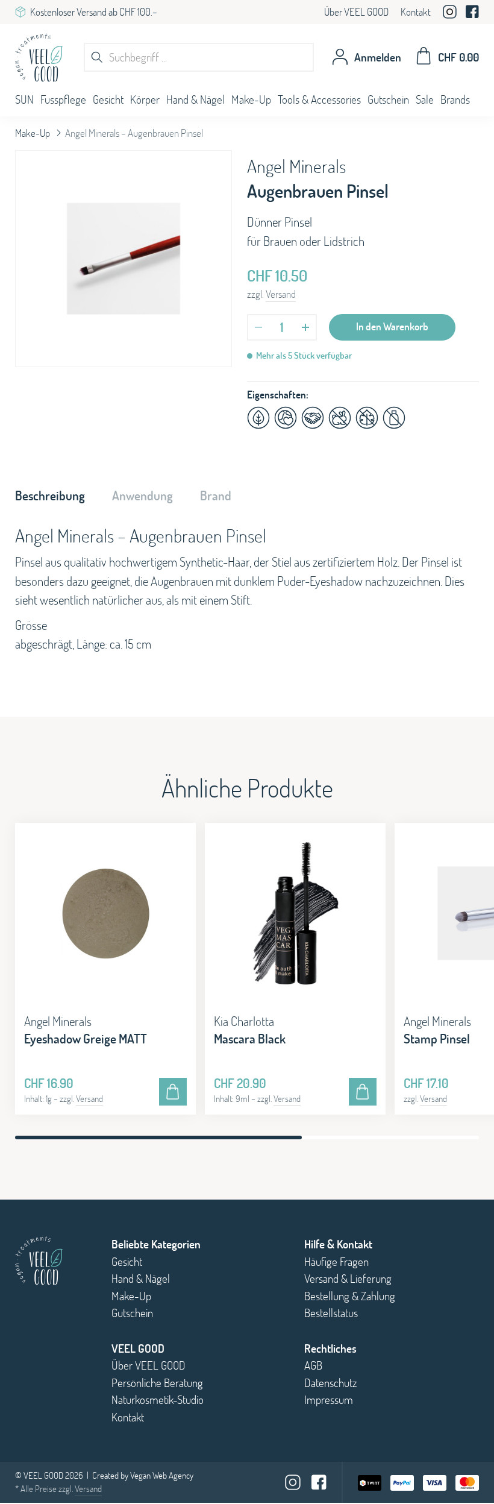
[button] (464, 966)
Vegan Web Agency (161, 1475)
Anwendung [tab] (142, 495)
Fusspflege (63, 99)
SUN (24, 99)
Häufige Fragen (336, 1261)
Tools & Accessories (319, 99)
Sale (425, 99)
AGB (313, 1365)
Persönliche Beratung (157, 1383)
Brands (455, 99)
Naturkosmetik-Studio (157, 1399)
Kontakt (416, 11)
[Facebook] (472, 13)
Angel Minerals (296, 166)
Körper (145, 99)
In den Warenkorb (392, 326)
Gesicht (108, 99)
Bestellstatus (331, 1313)
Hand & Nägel (195, 99)
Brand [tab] (215, 495)
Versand (281, 294)
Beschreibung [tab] (50, 495)
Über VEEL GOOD (356, 11)
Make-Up (251, 99)
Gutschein (388, 99)
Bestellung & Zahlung (349, 1296)
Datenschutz (330, 1383)
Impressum (328, 1399)
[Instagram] (450, 14)
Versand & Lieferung (348, 1278)
